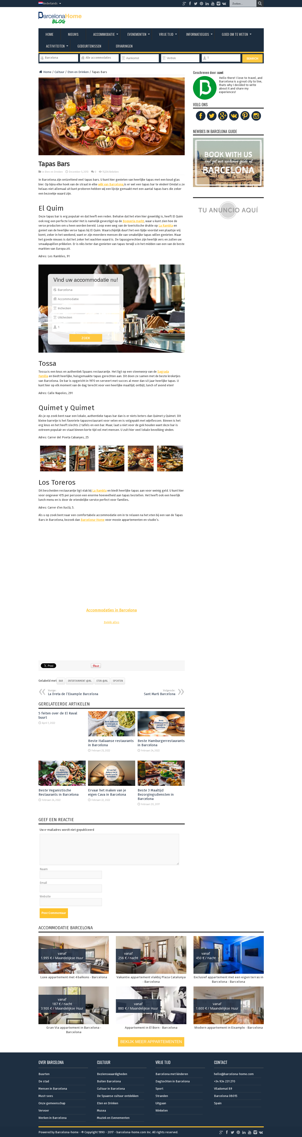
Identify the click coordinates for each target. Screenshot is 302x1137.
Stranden (161, 1096)
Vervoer (43, 1110)
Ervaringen (124, 46)
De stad (43, 1081)
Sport (159, 1088)
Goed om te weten (235, 34)
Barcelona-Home (93, 520)
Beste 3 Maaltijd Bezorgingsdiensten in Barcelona (156, 794)
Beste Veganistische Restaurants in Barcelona (58, 792)
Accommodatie (104, 34)
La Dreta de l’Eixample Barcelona (73, 692)
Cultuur (59, 72)
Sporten (118, 681)
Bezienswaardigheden (112, 1074)
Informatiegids (197, 34)
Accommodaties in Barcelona (111, 610)
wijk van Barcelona (110, 184)
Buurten (44, 1074)
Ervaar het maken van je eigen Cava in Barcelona (107, 792)
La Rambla (166, 225)
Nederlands (50, 3)
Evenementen (136, 34)
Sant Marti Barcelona (159, 692)
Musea (101, 1110)
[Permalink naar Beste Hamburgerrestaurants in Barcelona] (161, 735)
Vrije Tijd (166, 34)
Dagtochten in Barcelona (172, 1081)
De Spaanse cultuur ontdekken (117, 1096)
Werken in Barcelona (52, 1118)
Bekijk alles (111, 622)
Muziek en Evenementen (113, 1118)
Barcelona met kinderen (171, 1074)
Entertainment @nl (80, 681)
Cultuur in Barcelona (111, 1088)
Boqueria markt (133, 221)
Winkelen (161, 1110)
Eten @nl (102, 681)
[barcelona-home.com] (60, 20)
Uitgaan (160, 1103)
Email (43, 882)
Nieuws (73, 34)
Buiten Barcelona (109, 1081)
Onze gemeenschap (51, 1103)
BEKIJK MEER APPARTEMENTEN (151, 1041)
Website (45, 896)
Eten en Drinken (78, 72)
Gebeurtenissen (89, 46)
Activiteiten (55, 46)
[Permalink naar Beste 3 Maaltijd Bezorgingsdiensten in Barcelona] (161, 785)
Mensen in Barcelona (52, 1088)
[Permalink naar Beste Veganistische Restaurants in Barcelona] (62, 785)
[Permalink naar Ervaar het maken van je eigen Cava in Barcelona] (111, 785)
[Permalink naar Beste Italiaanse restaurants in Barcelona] (111, 735)
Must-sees (45, 1096)
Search (252, 58)
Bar (61, 681)
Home (49, 34)
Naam (44, 869)
